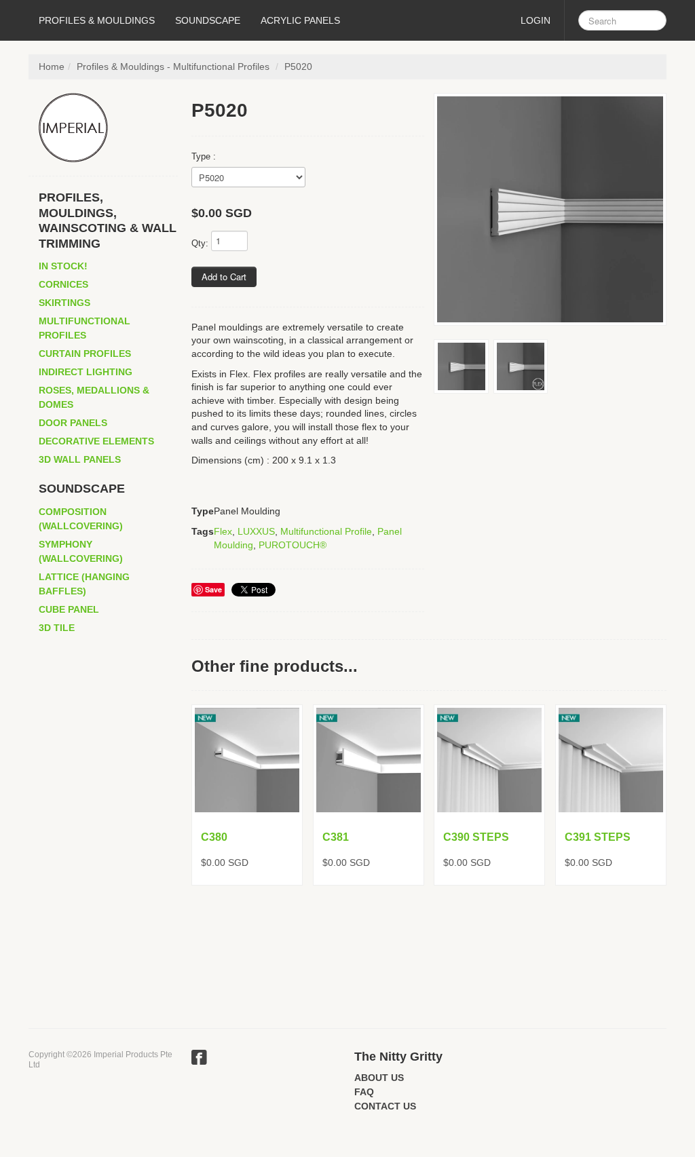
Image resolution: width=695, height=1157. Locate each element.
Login (535, 20)
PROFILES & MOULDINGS (97, 20)
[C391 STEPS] (611, 760)
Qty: (199, 243)
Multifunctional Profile (326, 531)
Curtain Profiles (85, 353)
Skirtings (64, 302)
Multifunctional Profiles (84, 328)
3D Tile (57, 627)
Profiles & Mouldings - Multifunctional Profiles (173, 66)
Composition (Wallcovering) (81, 518)
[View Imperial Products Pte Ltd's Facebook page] (199, 1059)
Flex (223, 531)
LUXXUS (256, 531)
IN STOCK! (63, 266)
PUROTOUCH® (292, 544)
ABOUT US (379, 1077)
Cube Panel (69, 609)
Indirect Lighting (85, 371)
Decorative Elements (96, 441)
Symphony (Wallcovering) (81, 551)
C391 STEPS (598, 837)
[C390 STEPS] (489, 760)
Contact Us (385, 1106)
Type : (203, 156)
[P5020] (550, 209)
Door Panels (73, 422)
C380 (214, 837)
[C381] (368, 760)
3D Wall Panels (80, 459)
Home (51, 66)
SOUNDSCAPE (207, 20)
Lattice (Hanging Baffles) (84, 583)
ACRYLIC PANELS (300, 20)
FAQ (364, 1091)
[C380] (247, 760)
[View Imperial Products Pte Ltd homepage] (108, 127)
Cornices (63, 284)
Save (213, 589)
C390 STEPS (476, 837)
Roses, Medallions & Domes (94, 397)
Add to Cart (224, 276)
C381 (335, 837)
